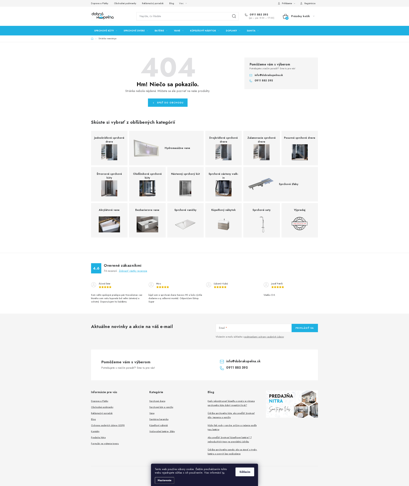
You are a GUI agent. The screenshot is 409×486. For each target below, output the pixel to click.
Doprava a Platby (99, 3)
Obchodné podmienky (125, 3)
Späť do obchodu (170, 102)
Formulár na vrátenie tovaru (105, 443)
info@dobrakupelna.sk (269, 75)
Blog (171, 3)
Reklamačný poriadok (153, 3)
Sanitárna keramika (158, 419)
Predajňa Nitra (98, 437)
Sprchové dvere (157, 401)
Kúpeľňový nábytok (158, 425)
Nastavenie (164, 480)
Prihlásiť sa (305, 328)
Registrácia (310, 3)
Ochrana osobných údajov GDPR (108, 425)
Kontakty (95, 431)
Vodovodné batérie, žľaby (162, 431)
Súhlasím (244, 472)
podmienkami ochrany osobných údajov (264, 336)
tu (223, 473)
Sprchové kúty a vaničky (161, 407)
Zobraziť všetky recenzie (133, 271)
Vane (151, 413)
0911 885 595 (258, 14)
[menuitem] (105, 30)
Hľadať (234, 16)
